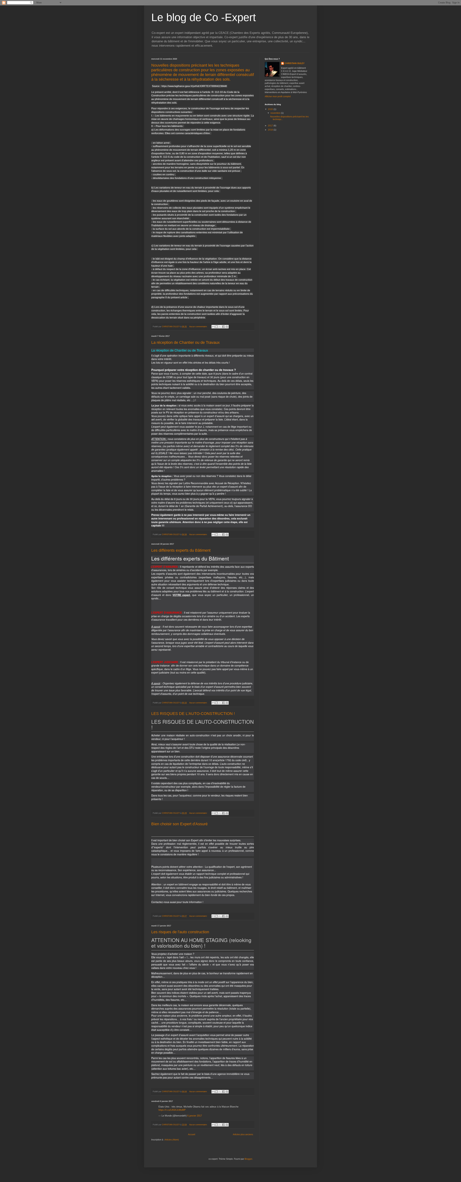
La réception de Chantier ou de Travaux (185, 342)
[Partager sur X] (220, 326)
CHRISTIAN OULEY (295, 63)
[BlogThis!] (216, 326)
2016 (271, 130)
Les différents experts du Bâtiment (181, 550)
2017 (271, 125)
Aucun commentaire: (198, 326)
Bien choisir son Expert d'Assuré (179, 824)
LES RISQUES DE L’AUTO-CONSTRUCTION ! (193, 713)
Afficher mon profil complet (278, 96)
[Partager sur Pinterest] (227, 326)
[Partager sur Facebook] (223, 326)
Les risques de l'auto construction (180, 932)
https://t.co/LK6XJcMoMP (172, 1110)
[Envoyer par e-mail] (213, 326)
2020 (271, 109)
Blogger (248, 1159)
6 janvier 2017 (194, 1115)
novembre (275, 113)
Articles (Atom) (172, 1139)
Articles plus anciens (243, 1134)
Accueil (191, 1134)
